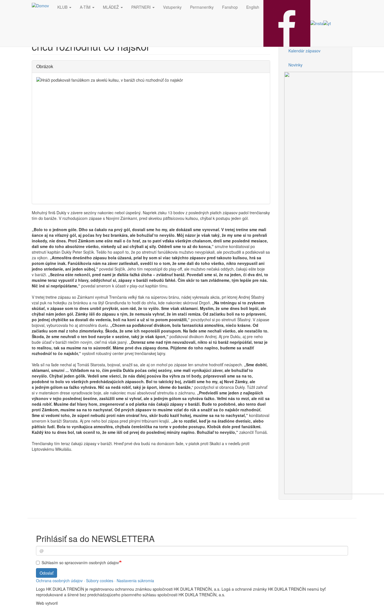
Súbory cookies (99, 580)
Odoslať (46, 573)
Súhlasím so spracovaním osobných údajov (80, 562)
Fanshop (230, 7)
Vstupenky (172, 7)
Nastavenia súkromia (135, 580)
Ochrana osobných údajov (59, 580)
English (252, 7)
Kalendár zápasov (304, 50)
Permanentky (202, 7)
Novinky (295, 65)
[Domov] (42, 5)
